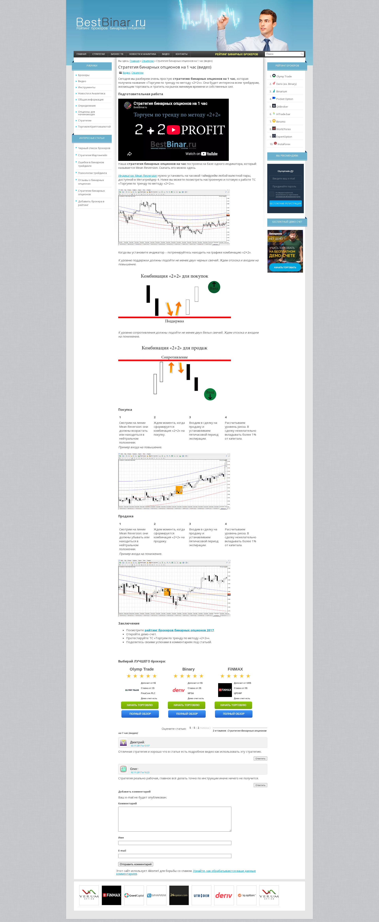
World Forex (283, 129)
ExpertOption (284, 136)
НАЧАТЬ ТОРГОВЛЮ (140, 705)
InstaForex (284, 144)
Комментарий (127, 803)
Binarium (281, 91)
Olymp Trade (284, 76)
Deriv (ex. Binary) (286, 84)
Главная (81, 54)
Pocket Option (284, 99)
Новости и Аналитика (142, 54)
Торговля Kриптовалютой (94, 126)
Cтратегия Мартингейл (92, 155)
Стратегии (98, 54)
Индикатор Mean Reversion (137, 175)
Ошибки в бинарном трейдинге (91, 164)
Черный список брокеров (94, 148)
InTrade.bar (283, 114)
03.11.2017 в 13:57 (140, 745)
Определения (87, 105)
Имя (121, 837)
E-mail (122, 850)
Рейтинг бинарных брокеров (236, 54)
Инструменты (86, 87)
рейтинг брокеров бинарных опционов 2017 (179, 630)
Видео (166, 54)
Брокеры (83, 75)
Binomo (280, 121)
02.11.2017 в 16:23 (140, 772)
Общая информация (90, 99)
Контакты (182, 54)
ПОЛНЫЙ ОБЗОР (140, 713)
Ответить (260, 758)
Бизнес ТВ (117, 54)
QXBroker (282, 106)
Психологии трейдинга (92, 173)
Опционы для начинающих (86, 113)
